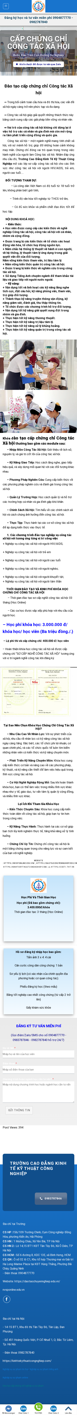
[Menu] (6, 6)
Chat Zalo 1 (23, 1413)
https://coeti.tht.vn (62, 867)
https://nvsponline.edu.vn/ (19, 863)
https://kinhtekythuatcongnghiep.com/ (25, 867)
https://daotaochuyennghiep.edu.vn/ (37, 1281)
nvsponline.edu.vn (14, 1289)
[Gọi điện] (38, 1407)
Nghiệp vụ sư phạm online (15, 1377)
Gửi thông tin (19, 1110)
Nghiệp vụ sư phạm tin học (16, 1369)
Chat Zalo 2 (53, 1413)
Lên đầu (68, 1413)
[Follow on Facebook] (6, 1299)
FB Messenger (8, 1413)
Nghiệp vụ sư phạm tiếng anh (44, 1369)
